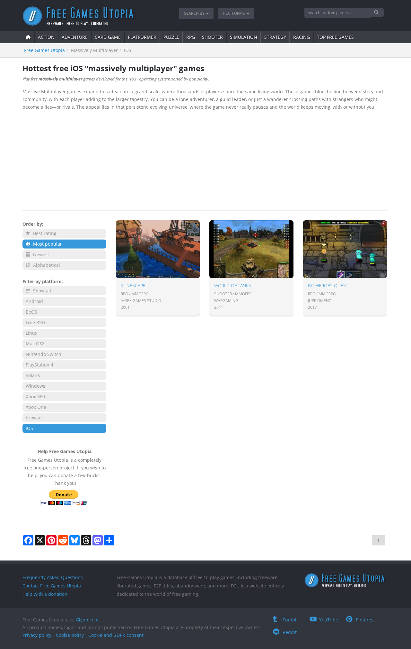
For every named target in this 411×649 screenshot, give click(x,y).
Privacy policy (36, 635)
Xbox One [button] (36, 407)
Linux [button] (31, 333)
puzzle (171, 37)
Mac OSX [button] (35, 344)
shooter (212, 37)
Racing (301, 37)
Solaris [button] (33, 375)
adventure (75, 37)
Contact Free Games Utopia (51, 586)
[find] (377, 12)
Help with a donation (44, 594)
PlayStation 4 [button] (39, 365)
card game (108, 37)
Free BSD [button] (35, 322)
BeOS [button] (31, 312)
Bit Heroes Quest (328, 285)
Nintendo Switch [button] (43, 354)
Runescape (133, 285)
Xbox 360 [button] (35, 396)
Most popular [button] (47, 244)
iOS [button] (29, 428)
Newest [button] (40, 254)
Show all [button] (41, 291)
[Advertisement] (204, 159)
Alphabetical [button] (46, 265)
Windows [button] (35, 386)
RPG (190, 37)
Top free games (335, 37)
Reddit (290, 632)
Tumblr (290, 620)
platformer (142, 37)
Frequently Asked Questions (52, 577)
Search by (195, 13)
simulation (243, 37)
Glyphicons (88, 620)
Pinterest (365, 620)
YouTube (328, 620)
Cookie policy (70, 635)
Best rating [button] (44, 233)
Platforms (234, 13)
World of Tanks (232, 285)
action (46, 37)
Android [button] (34, 301)
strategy (275, 37)
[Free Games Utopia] (96, 16)
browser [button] (34, 418)
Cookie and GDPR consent (116, 635)
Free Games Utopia (44, 50)
